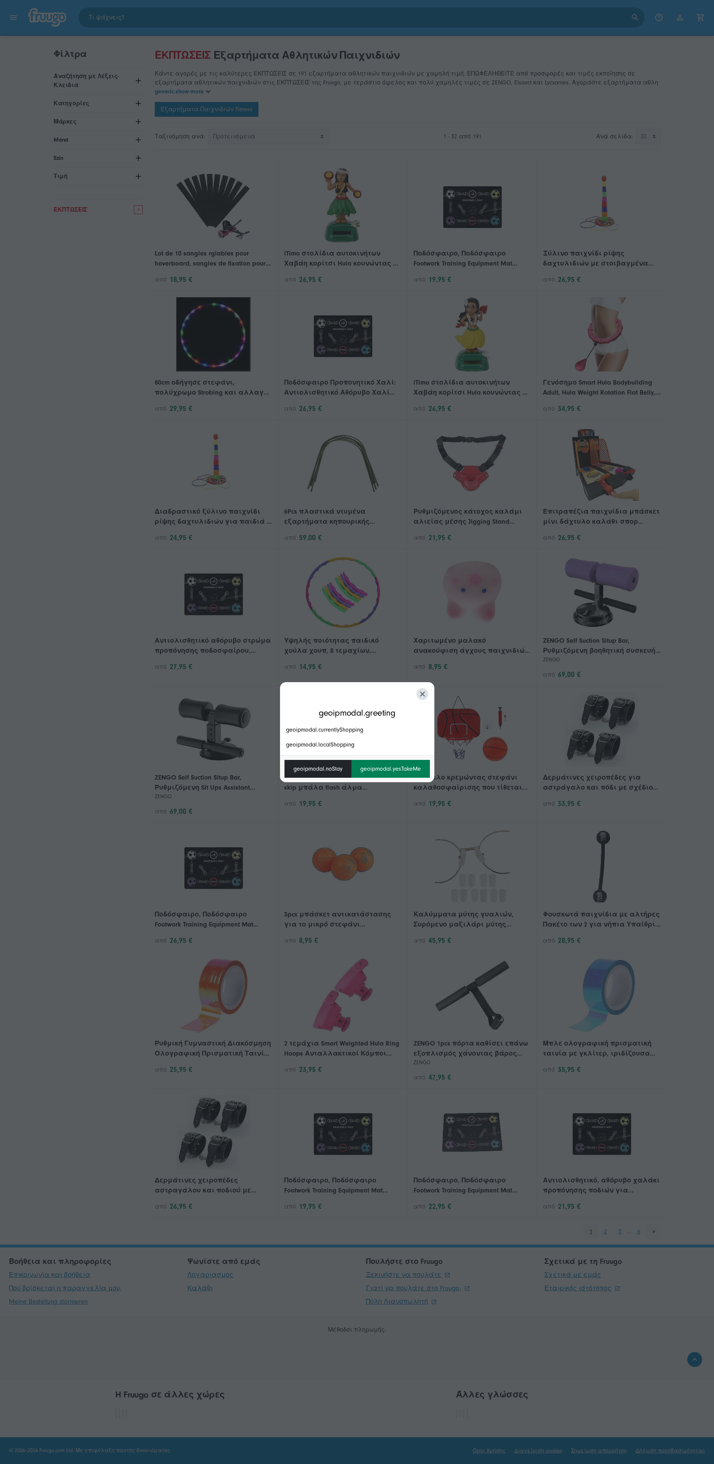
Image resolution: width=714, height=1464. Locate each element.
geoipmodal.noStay (317, 768)
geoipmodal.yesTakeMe (390, 768)
